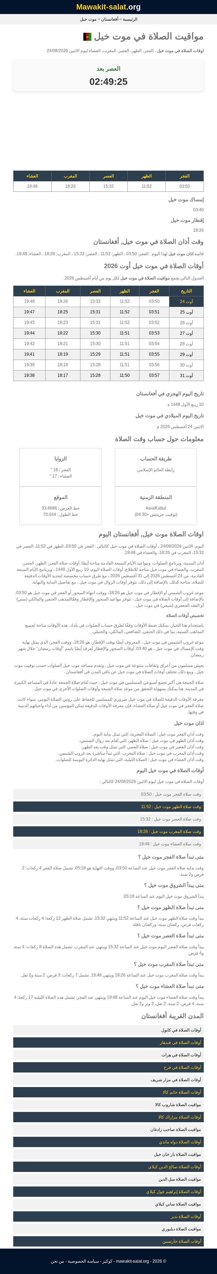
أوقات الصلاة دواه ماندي (180, 1142)
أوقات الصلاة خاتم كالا (182, 1092)
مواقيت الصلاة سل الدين (180, 1179)
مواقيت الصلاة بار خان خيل (177, 1154)
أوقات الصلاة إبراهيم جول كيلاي (173, 1191)
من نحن (57, 1261)
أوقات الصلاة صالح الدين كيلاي (174, 1167)
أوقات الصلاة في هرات (181, 1055)
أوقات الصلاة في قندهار (180, 1042)
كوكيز (107, 1261)
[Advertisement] (108, 134)
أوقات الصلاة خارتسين (181, 1241)
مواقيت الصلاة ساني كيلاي (178, 1204)
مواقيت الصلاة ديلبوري (181, 1229)
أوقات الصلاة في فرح (182, 1067)
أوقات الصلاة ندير (186, 1216)
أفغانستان (109, 19)
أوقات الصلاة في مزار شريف (176, 1080)
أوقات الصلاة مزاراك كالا (179, 1117)
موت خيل (88, 19)
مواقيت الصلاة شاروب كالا (178, 1104)
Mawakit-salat (101, 7)
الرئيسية (130, 19)
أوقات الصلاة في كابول (181, 1030)
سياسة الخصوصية (83, 1261)
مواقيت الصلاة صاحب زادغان (175, 1129)
